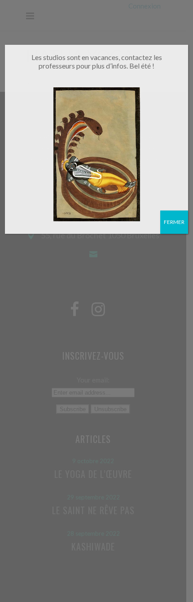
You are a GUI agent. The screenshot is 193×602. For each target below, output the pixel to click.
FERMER (174, 222)
